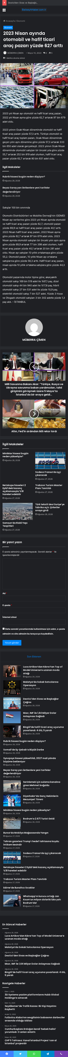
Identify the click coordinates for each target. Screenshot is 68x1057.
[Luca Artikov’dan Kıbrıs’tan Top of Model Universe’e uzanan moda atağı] (12, 671)
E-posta (7, 605)
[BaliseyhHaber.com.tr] (34, 9)
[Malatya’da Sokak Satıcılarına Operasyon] (12, 687)
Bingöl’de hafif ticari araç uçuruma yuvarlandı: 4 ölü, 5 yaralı (43, 728)
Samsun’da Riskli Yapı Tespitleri (15, 524)
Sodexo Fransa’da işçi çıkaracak (48, 473)
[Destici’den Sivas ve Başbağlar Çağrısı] (12, 703)
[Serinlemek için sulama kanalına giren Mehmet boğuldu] (12, 786)
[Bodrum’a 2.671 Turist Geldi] (12, 823)
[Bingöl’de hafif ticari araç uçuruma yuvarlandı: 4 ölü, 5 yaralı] (12, 731)
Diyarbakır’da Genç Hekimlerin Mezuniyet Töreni (40, 797)
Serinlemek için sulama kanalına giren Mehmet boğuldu (41, 783)
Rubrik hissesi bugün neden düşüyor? (24, 176)
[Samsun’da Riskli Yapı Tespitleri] (18, 511)
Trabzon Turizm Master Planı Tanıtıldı (48, 487)
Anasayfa (10, 21)
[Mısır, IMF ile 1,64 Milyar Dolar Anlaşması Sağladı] (12, 717)
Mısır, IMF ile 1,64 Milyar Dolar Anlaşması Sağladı (39, 714)
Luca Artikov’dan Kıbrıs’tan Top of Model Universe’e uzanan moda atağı (42, 670)
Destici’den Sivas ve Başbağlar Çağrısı (26, 2)
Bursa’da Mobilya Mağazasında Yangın (25, 832)
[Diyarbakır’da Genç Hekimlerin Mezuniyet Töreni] (12, 800)
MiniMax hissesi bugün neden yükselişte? (15, 455)
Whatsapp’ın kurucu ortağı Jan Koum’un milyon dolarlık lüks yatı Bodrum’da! (42, 899)
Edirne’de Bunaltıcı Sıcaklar (19, 887)
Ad (5, 593)
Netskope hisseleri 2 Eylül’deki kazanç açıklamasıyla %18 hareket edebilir (14, 490)
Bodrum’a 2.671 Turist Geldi (39, 818)
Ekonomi (21, 21)
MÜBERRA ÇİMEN (15, 53)
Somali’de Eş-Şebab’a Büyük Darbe (23, 749)
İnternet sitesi (10, 617)
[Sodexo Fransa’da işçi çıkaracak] (50, 460)
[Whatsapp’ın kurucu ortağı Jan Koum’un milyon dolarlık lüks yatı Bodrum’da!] (12, 900)
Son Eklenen (34, 656)
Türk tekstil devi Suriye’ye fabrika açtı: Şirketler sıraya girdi (50, 507)
